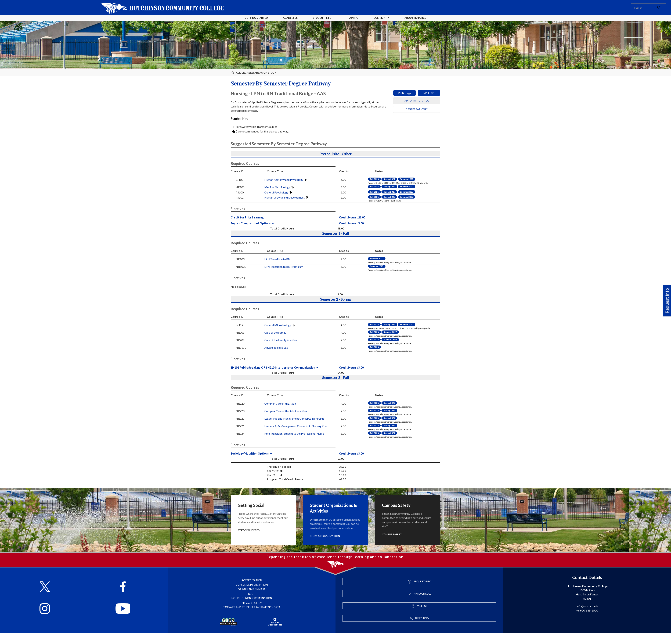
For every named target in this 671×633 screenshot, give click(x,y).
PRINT (402, 92)
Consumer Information (252, 584)
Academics (290, 17)
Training (352, 17)
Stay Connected (249, 530)
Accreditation (251, 580)
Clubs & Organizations (325, 535)
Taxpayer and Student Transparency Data (251, 607)
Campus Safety (392, 534)
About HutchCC (415, 17)
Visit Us (422, 605)
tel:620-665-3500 (587, 610)
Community (381, 17)
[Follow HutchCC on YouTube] (123, 609)
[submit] (658, 7)
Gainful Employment (251, 589)
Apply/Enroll (422, 593)
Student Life (322, 17)
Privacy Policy (251, 602)
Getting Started (256, 17)
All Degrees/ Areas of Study (256, 72)
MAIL (427, 92)
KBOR (251, 593)
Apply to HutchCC (417, 100)
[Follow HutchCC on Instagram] (44, 609)
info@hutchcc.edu (587, 606)
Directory (422, 618)
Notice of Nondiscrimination (252, 597)
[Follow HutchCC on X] (45, 587)
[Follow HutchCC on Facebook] (123, 587)
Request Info (667, 300)
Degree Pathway (417, 109)
